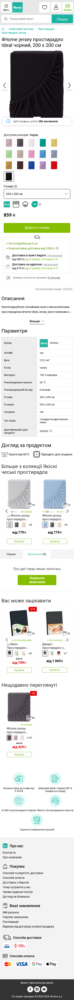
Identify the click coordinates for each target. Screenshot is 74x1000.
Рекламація (10, 921)
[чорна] (9, 176)
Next (67, 511)
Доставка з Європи (16, 882)
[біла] (31, 143)
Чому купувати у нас (16, 887)
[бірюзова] (43, 143)
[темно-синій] (31, 165)
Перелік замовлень (16, 917)
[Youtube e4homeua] (44, 991)
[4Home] (4, 29)
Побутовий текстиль (21, 29)
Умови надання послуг (18, 892)
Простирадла (46, 29)
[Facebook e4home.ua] (30, 991)
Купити (19, 541)
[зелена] (9, 154)
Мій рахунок (11, 912)
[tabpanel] (37, 85)
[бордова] (58, 653)
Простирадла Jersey (13, 32)
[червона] (54, 165)
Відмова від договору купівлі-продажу (28, 926)
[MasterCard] (7, 964)
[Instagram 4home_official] (37, 991)
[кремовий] (23, 653)
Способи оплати (13, 877)
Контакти (9, 852)
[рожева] (31, 154)
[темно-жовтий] (9, 165)
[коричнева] (20, 154)
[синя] (45, 525)
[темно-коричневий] (20, 165)
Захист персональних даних (37, 982)
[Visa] (21, 964)
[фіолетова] (43, 165)
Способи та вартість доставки (23, 873)
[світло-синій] (43, 154)
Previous (6, 511)
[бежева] (23, 525)
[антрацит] (20, 143)
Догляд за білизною (16, 896)
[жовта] (54, 143)
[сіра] (54, 154)
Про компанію (12, 857)
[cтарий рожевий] (9, 143)
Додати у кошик (37, 228)
